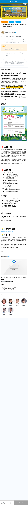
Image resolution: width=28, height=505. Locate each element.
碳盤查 (22, 53)
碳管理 (12, 53)
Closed (21, 503)
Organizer (3, 503)
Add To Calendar (7, 37)
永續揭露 (6, 53)
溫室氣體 (6, 55)
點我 (9, 256)
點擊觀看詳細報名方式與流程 (7, 231)
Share (25, 4)
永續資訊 (17, 53)
